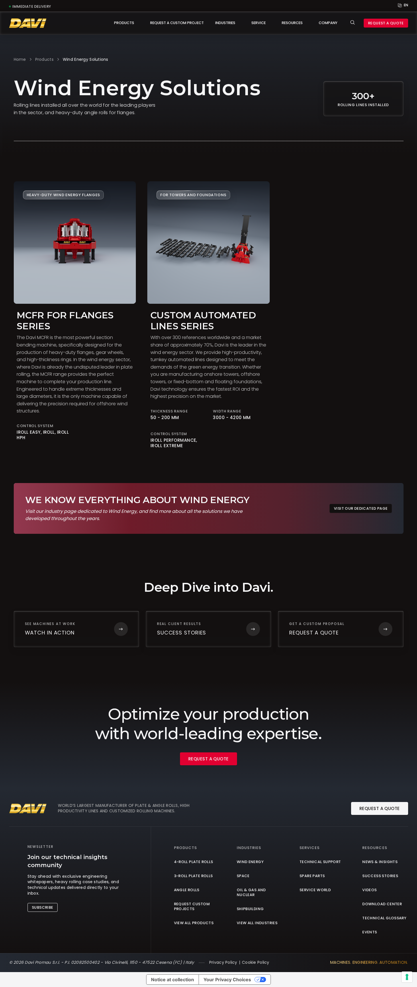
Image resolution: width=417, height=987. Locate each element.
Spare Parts (312, 876)
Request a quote (386, 23)
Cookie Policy (255, 962)
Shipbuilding (250, 909)
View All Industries (257, 923)
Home (20, 59)
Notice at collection (172, 979)
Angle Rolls (186, 890)
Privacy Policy (223, 962)
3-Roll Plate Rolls (193, 876)
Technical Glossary (384, 918)
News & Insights (380, 862)
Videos (369, 890)
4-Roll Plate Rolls (193, 862)
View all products (194, 923)
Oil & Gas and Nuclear (251, 893)
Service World (315, 890)
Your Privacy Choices (227, 979)
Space (243, 876)
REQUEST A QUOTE (208, 759)
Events (369, 932)
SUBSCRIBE (42, 907)
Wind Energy (250, 862)
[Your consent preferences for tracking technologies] (407, 977)
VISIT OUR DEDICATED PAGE (360, 508)
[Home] (27, 23)
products (44, 59)
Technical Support (320, 862)
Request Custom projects (192, 907)
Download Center (382, 904)
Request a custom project (177, 22)
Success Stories (380, 876)
